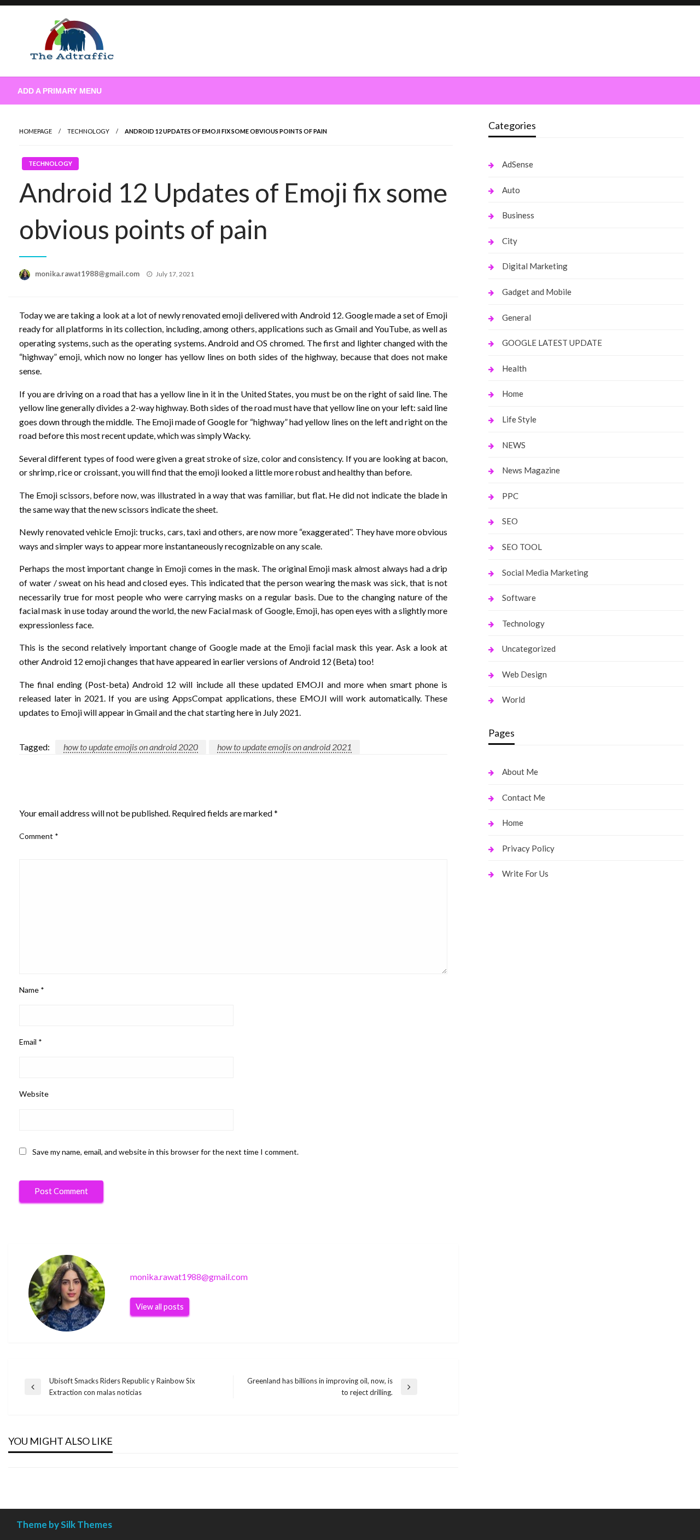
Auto (511, 190)
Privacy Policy (528, 848)
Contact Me (523, 797)
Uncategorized (529, 648)
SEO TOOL (522, 547)
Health (514, 368)
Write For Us (525, 873)
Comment (39, 836)
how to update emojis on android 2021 (284, 747)
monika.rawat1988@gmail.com (88, 273)
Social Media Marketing (545, 572)
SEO (510, 521)
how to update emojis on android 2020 (130, 747)
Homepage (35, 131)
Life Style (519, 419)
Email (30, 1041)
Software (519, 598)
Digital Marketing (535, 266)
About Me (520, 772)
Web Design (524, 674)
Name (31, 989)
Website (34, 1093)
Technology (88, 131)
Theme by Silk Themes (64, 1524)
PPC (510, 496)
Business (518, 215)
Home (512, 393)
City (509, 241)
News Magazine (531, 470)
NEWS (514, 445)
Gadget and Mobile (536, 292)
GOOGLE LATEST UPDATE (552, 343)
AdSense (517, 164)
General (516, 317)
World (513, 699)
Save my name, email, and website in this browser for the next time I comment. (165, 1151)
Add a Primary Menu (60, 90)
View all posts (160, 1306)
